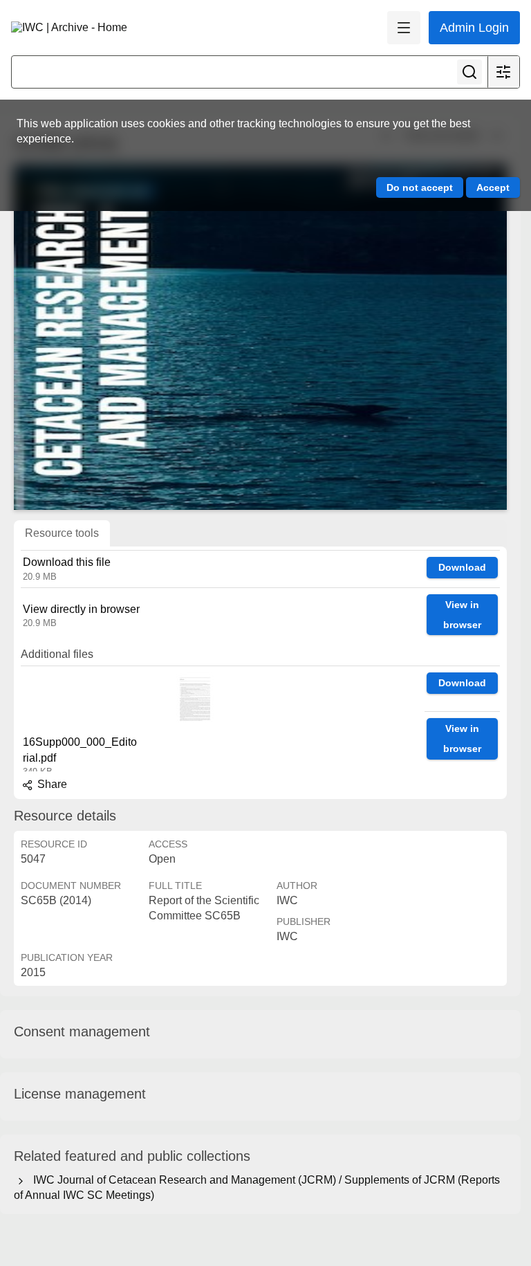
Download (462, 567)
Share (51, 784)
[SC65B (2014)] (260, 337)
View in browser (462, 614)
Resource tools (62, 533)
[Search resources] (469, 71)
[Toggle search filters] (503, 72)
